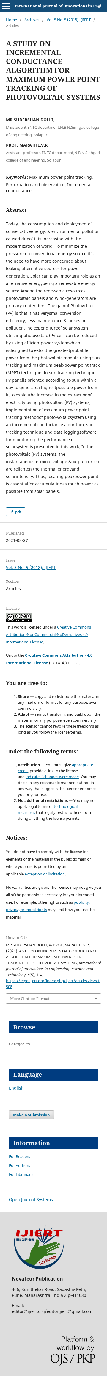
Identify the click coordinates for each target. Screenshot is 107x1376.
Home (11, 19)
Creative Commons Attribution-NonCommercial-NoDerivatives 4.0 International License (48, 634)
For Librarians (21, 1174)
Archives (31, 19)
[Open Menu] (6, 6)
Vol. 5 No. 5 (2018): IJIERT (69, 19)
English (16, 1088)
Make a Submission (31, 1115)
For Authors (19, 1165)
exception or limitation (45, 874)
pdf (17, 512)
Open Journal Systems (31, 1199)
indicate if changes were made (52, 776)
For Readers (19, 1156)
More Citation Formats (30, 998)
